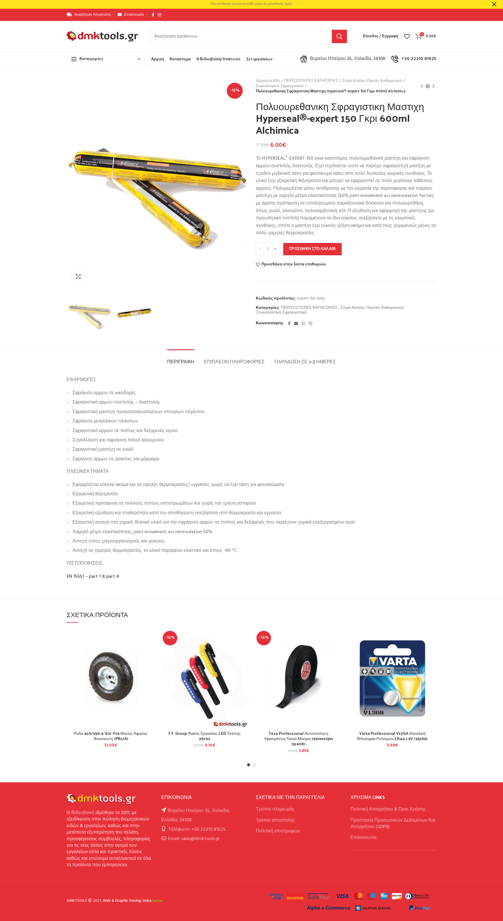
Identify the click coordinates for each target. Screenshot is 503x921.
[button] (150, 651)
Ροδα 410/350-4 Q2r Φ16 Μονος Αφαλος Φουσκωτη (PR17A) (111, 736)
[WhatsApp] (303, 323)
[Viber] (310, 323)
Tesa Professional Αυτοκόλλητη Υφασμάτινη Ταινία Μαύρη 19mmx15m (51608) (298, 739)
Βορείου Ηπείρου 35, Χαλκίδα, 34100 (347, 59)
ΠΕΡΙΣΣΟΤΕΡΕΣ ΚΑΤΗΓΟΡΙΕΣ (311, 81)
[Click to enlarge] (78, 276)
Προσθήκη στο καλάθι (312, 249)
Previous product (422, 86)
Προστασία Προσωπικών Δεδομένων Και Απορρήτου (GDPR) (392, 824)
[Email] (296, 323)
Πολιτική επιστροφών (278, 831)
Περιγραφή (180, 361)
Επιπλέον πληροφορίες (234, 361)
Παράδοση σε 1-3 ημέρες (305, 361)
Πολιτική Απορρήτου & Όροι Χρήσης (388, 809)
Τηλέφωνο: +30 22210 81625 (197, 829)
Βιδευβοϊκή (82, 813)
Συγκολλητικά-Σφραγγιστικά (280, 86)
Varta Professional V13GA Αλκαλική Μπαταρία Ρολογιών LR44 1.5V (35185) (392, 736)
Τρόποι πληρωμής (275, 809)
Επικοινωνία (363, 837)
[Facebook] (153, 15)
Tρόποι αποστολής (275, 820)
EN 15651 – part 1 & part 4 (93, 576)
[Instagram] (159, 15)
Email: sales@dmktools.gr (194, 839)
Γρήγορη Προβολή (150, 664)
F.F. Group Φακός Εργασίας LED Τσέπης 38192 (205, 736)
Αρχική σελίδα (268, 81)
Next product (433, 86)
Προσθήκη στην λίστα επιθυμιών (293, 265)
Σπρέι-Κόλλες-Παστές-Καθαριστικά (372, 81)
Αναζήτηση (339, 36)
